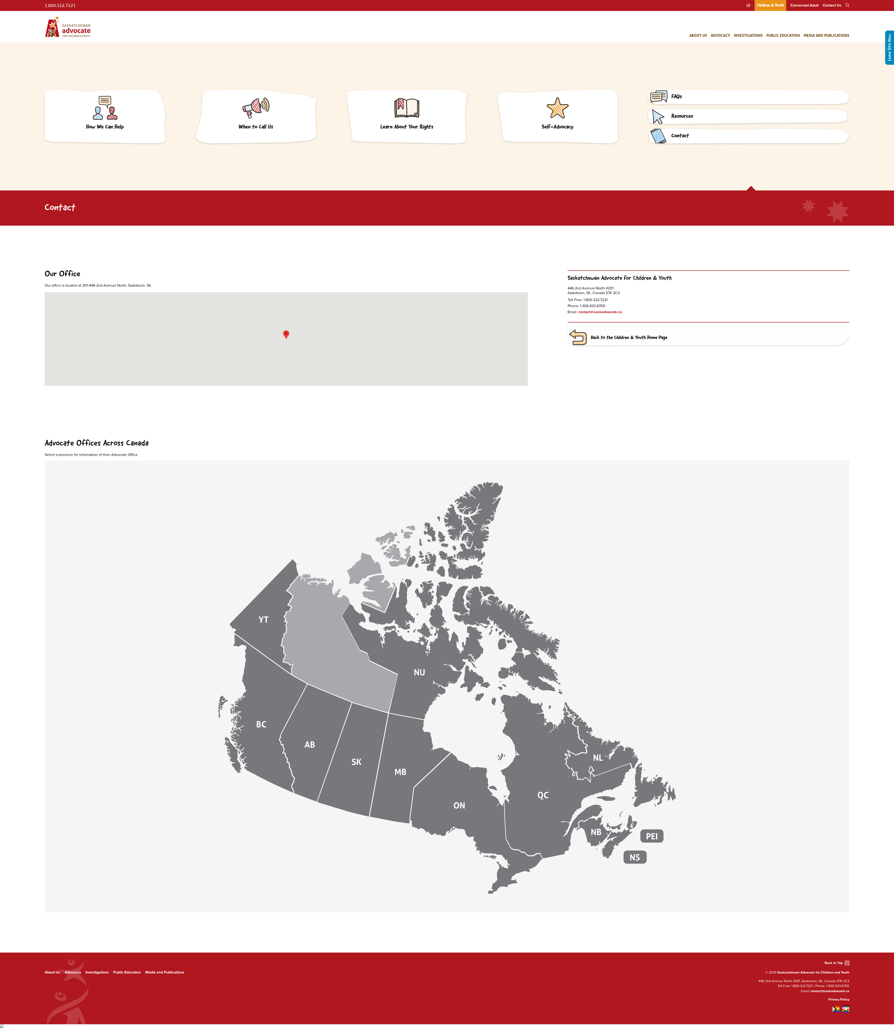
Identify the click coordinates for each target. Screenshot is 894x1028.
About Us (698, 35)
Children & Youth (770, 5)
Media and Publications (826, 35)
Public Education (783, 35)
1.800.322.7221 (60, 5)
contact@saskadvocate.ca (600, 312)
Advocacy (720, 35)
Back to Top (834, 963)
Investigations (748, 35)
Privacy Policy (838, 999)
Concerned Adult (804, 5)
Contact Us (832, 5)
